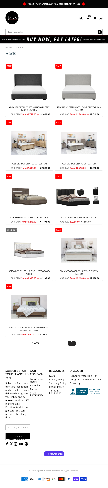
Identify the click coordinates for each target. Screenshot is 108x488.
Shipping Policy (57, 383)
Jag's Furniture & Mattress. (48, 470)
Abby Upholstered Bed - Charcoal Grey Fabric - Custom (29, 89)
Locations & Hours (36, 380)
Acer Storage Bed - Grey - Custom (78, 144)
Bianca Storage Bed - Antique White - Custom (78, 253)
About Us (35, 385)
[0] (95, 17)
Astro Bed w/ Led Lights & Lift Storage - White (29, 253)
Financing (75, 383)
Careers (34, 389)
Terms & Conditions (55, 391)
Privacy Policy (56, 379)
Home (8, 47)
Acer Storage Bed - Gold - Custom (29, 144)
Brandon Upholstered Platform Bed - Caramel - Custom (29, 310)
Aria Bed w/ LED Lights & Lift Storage (29, 198)
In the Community (36, 393)
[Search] (100, 32)
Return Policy (56, 387)
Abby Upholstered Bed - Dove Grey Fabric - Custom (78, 89)
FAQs (52, 376)
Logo (12, 17)
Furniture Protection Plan (83, 376)
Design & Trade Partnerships (85, 379)
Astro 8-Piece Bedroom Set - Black (78, 198)
